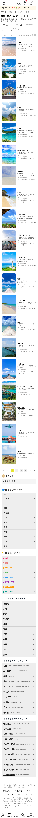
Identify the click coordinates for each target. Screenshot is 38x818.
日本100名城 (8, 754)
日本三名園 (8, 734)
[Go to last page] (34, 470)
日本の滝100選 (9, 759)
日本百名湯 (8, 764)
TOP (2, 12)
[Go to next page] (30, 470)
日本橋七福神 (9, 775)
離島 (27, 12)
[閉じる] (33, 7)
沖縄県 (20, 12)
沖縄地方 (11, 12)
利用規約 (18, 791)
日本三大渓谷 (9, 749)
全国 (5, 494)
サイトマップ (8, 794)
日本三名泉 (8, 739)
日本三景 (7, 729)
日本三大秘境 (9, 744)
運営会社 (6, 791)
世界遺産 (7, 724)
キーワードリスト (25, 794)
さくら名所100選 (10, 769)
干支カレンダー (26, 7)
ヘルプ (29, 791)
